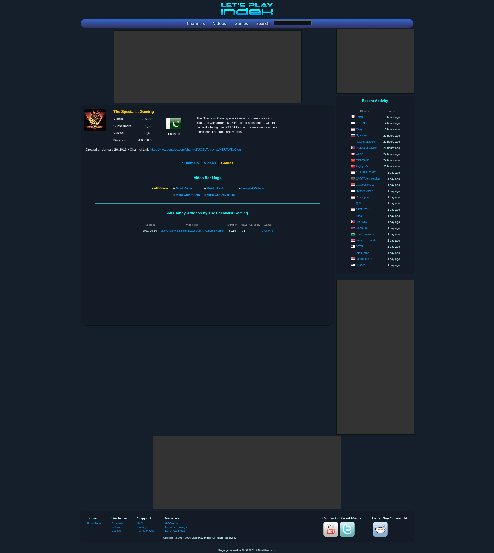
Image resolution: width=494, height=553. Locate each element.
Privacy (142, 527)
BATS (359, 246)
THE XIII (361, 122)
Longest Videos (252, 188)
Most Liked (215, 188)
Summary (190, 163)
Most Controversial (221, 195)
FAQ (140, 523)
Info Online (362, 252)
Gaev (359, 153)
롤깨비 (360, 203)
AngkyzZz (362, 166)
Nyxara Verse (364, 190)
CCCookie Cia (365, 184)
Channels (117, 523)
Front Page (94, 523)
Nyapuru (361, 135)
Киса (359, 215)
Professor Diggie (366, 147)
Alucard (360, 264)
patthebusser (364, 258)
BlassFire (362, 227)
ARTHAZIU (363, 209)
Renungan (362, 197)
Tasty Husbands (366, 240)
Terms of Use (145, 530)
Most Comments (188, 195)
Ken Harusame (365, 234)
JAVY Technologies (368, 178)
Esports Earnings (176, 527)
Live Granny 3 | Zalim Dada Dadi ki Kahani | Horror (192, 230)
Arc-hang (361, 221)
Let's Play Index (175, 530)
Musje (359, 129)
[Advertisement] (207, 67)
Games (116, 530)
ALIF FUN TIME (366, 172)
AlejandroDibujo (365, 141)
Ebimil (359, 116)
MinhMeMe (362, 160)
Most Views (184, 188)
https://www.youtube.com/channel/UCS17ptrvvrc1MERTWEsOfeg (195, 149)
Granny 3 (268, 230)
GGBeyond (172, 523)
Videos (210, 163)
